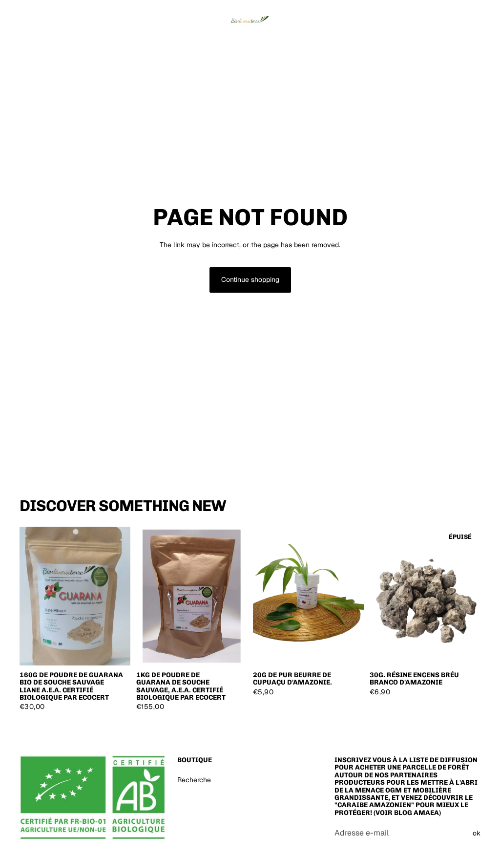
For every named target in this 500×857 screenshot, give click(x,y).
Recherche (194, 779)
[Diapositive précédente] (263, 596)
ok (476, 833)
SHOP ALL (464, 510)
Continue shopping (250, 279)
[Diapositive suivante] (353, 596)
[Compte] (448, 17)
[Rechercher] (427, 17)
